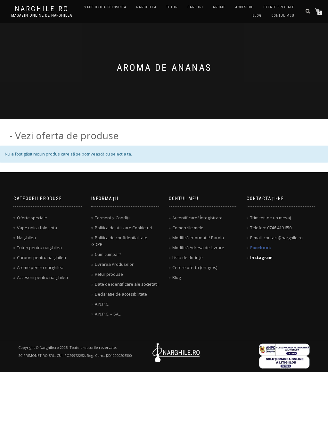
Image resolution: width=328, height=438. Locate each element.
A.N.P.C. (102, 304)
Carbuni (195, 7)
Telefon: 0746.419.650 (270, 228)
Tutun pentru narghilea (39, 247)
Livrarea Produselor (114, 264)
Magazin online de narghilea (41, 15)
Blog (257, 15)
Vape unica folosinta (105, 7)
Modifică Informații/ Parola (198, 237)
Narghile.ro (42, 9)
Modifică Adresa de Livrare (198, 247)
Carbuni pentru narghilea (41, 257)
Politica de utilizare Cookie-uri (123, 228)
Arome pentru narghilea (40, 267)
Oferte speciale (278, 7)
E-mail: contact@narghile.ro (276, 237)
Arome (219, 7)
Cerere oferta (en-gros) (194, 267)
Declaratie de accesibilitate (121, 294)
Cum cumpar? (108, 254)
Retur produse (109, 274)
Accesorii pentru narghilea (42, 277)
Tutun (172, 7)
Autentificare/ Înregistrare (197, 218)
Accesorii (244, 7)
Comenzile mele (187, 228)
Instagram (261, 257)
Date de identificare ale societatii (127, 284)
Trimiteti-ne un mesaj (270, 218)
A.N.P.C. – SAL (107, 314)
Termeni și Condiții (112, 218)
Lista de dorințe (187, 257)
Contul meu (282, 15)
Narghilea (146, 7)
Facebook (260, 247)
